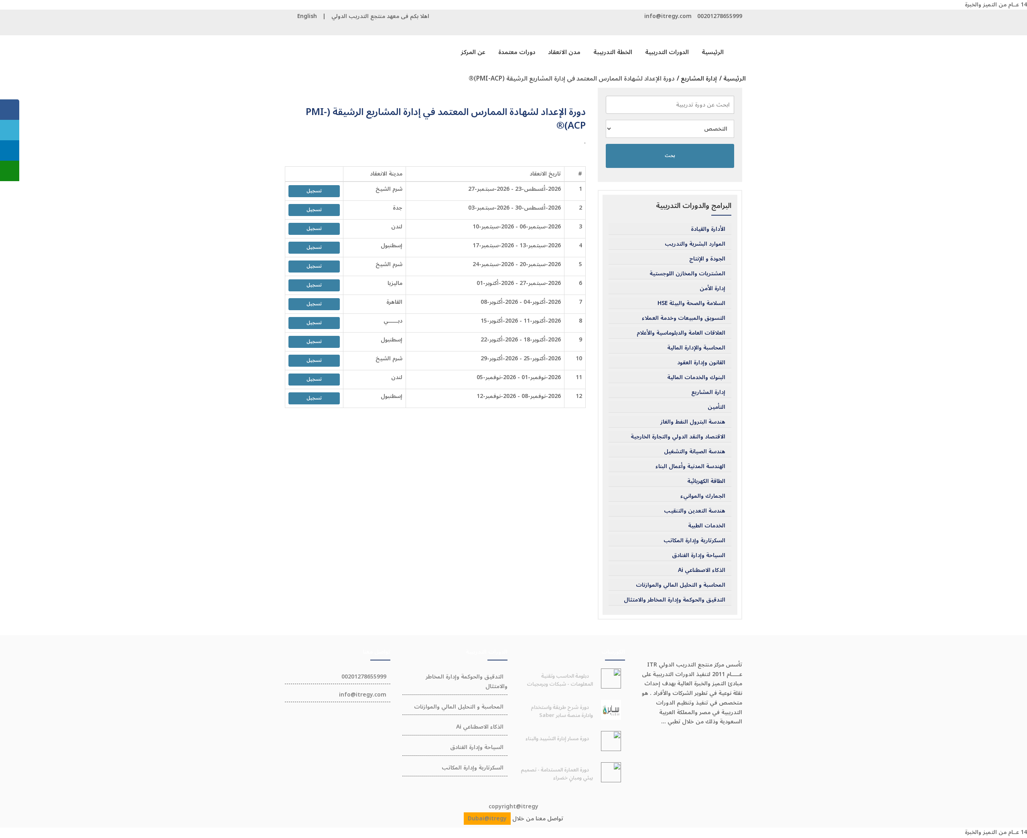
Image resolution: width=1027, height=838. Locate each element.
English (307, 16)
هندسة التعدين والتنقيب (694, 511)
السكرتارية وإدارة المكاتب (694, 541)
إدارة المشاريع (708, 392)
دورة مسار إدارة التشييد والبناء (557, 738)
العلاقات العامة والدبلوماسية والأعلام (681, 333)
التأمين (716, 407)
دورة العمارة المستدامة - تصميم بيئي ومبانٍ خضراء (557, 773)
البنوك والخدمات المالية (696, 378)
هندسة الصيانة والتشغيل (694, 452)
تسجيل (314, 191)
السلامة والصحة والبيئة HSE (691, 303)
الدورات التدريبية (667, 52)
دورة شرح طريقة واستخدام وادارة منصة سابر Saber (562, 711)
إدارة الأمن (712, 289)
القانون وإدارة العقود (701, 363)
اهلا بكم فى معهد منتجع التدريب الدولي (380, 16)
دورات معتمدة (516, 52)
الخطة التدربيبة (612, 52)
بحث (670, 156)
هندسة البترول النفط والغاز (692, 422)
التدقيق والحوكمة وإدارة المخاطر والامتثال (674, 600)
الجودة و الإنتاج (707, 259)
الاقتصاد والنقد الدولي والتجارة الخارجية (678, 437)
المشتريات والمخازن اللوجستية (687, 274)
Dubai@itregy (487, 818)
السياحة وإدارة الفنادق (698, 555)
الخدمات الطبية (706, 526)
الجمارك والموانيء (702, 496)
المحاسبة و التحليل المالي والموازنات (680, 585)
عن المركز (473, 52)
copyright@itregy (513, 806)
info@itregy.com (668, 16)
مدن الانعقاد (564, 52)
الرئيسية (713, 52)
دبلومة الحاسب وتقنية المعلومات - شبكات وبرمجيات (560, 680)
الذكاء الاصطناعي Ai (701, 570)
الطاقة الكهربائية (706, 481)
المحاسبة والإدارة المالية (696, 348)
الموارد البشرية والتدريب (695, 244)
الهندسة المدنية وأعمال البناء (690, 466)
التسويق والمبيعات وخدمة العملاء (683, 318)
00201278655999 (719, 16)
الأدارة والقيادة (708, 229)
